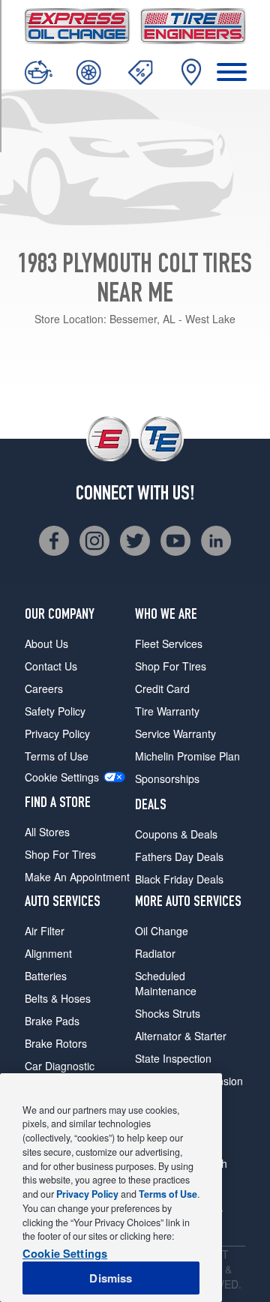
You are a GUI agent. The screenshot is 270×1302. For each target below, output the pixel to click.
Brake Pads (52, 1020)
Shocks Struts (167, 1013)
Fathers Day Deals (179, 856)
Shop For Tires (60, 854)
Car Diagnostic (59, 1065)
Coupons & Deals (176, 834)
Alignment (48, 953)
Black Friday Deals (179, 879)
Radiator (155, 953)
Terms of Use (56, 756)
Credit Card (162, 688)
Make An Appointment (77, 876)
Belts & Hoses (58, 998)
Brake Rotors (56, 1043)
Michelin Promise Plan (187, 756)
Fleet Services (168, 643)
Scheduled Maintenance (165, 983)
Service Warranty (175, 733)
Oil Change (161, 930)
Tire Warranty (167, 711)
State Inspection (173, 1058)
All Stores (47, 831)
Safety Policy (55, 711)
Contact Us (51, 666)
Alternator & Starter (180, 1035)
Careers (44, 688)
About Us (46, 643)
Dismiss (110, 1278)
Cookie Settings (62, 777)
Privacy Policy (57, 733)
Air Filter (44, 930)
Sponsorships (167, 778)
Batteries (46, 975)
